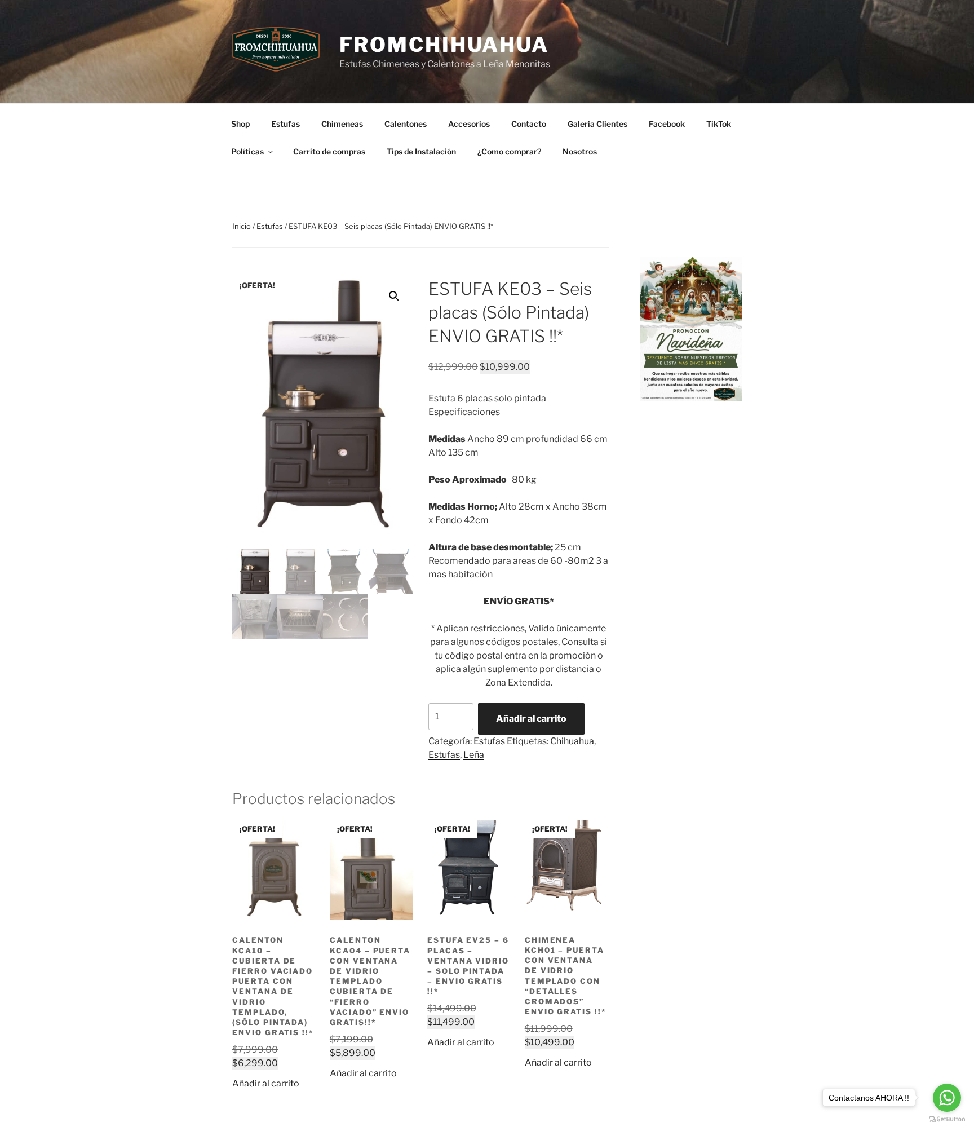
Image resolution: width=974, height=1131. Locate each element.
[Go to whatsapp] (947, 1098)
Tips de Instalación (421, 151)
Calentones (405, 124)
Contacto (528, 124)
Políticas (247, 151)
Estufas (285, 124)
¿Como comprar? (509, 151)
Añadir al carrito (531, 718)
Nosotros (580, 151)
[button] (394, 296)
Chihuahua (572, 741)
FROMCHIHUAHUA (444, 44)
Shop (240, 124)
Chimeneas (342, 124)
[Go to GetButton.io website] (947, 1119)
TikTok (718, 124)
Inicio (241, 226)
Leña (473, 754)
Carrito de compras (329, 151)
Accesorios (469, 124)
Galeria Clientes (597, 124)
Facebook (667, 124)
